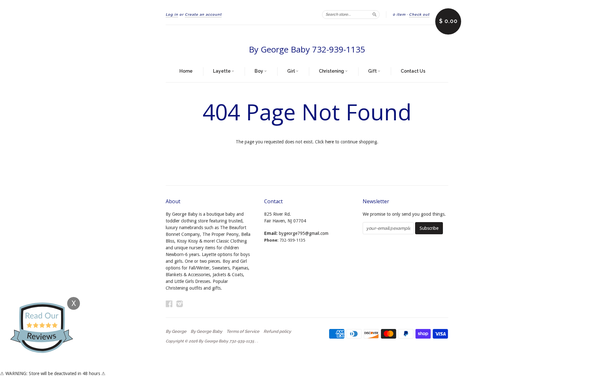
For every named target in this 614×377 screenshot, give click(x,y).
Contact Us (413, 71)
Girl (291, 71)
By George (176, 331)
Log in (172, 14)
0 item (399, 14)
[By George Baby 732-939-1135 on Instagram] (179, 304)
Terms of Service (242, 331)
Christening (332, 71)
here (329, 141)
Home (186, 71)
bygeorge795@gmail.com (303, 233)
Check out (419, 14)
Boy (259, 71)
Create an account (203, 14)
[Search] (374, 14)
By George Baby (206, 331)
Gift (373, 71)
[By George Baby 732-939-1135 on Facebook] (169, 304)
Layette (222, 71)
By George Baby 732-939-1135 (307, 49)
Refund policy (277, 331)
